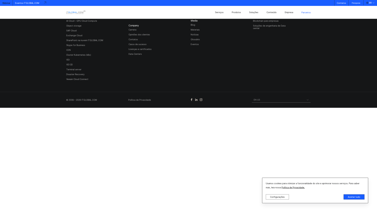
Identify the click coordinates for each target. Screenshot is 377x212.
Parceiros (306, 12)
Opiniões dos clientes (139, 34)
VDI (68, 59)
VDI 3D (69, 64)
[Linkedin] (196, 100)
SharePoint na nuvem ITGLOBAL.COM (84, 40)
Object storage (73, 25)
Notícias (195, 34)
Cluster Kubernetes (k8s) (78, 55)
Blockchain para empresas (266, 21)
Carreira (132, 29)
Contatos (341, 3)
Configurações (277, 197)
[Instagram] (201, 100)
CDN (68, 50)
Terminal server (73, 69)
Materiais (195, 29)
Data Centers (135, 54)
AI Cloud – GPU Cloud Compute (81, 21)
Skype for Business (75, 45)
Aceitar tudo (354, 197)
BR (370, 2)
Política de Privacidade (139, 100)
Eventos (195, 44)
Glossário (195, 39)
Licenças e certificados (140, 49)
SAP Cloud (71, 30)
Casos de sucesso (138, 44)
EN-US (257, 99)
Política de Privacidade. (293, 187)
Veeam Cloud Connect (77, 79)
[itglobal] (75, 12)
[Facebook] (191, 100)
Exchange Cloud (74, 35)
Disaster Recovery (75, 74)
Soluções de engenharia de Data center (269, 26)
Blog (193, 25)
